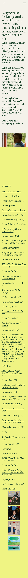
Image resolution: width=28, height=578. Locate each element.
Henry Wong (4, 3)
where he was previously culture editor (14, 35)
